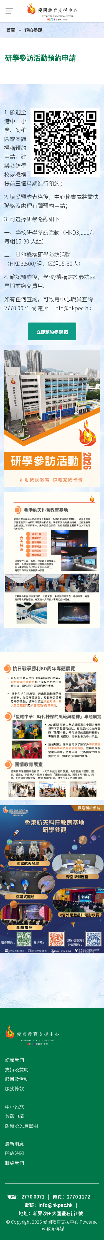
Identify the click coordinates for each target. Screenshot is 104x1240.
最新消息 (14, 1143)
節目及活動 (17, 1079)
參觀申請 (14, 1116)
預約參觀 (32, 29)
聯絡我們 (14, 1163)
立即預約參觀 (49, 331)
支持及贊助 (17, 1069)
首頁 (10, 29)
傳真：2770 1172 (71, 1196)
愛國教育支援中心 (60, 1221)
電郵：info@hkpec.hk (48, 1205)
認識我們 (14, 1060)
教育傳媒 (55, 1228)
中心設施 (14, 1106)
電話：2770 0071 (26, 1196)
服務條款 (14, 1088)
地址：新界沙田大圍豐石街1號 (51, 1213)
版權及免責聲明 (21, 1125)
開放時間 (14, 1153)
